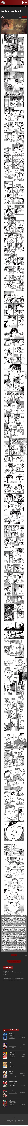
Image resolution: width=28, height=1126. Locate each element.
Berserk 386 (12, 1035)
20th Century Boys (13, 1081)
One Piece (11, 1043)
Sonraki (25, 17)
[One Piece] (5, 1045)
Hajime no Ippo (12, 1052)
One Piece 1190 (13, 1047)
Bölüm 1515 (12, 1054)
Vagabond (11, 1062)
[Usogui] (5, 1103)
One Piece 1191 (12, 1044)
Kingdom (11, 1071)
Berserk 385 (12, 1037)
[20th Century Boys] (5, 1084)
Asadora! (12, 14)
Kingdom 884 (12, 1073)
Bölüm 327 (12, 1064)
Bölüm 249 (12, 1083)
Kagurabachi (12, 1090)
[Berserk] (5, 1036)
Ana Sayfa (6, 14)
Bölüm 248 (12, 1085)
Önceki (23, 17)
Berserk (10, 1033)
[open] (26, 2)
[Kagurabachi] (5, 1093)
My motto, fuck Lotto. (7, 6)
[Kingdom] (5, 1074)
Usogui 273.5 (12, 1102)
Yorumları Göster (14, 961)
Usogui (10, 1100)
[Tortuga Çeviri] (3, 2)
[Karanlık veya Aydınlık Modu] (2, 17)
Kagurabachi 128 (13, 1092)
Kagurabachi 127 (13, 1095)
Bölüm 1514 (12, 1056)
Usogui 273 (12, 1104)
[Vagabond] (5, 1065)
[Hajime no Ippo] (5, 1055)
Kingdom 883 (12, 1075)
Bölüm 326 (12, 1066)
